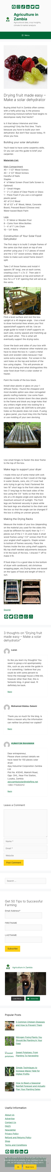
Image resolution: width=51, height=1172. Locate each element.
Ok (18, 1167)
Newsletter (10, 1130)
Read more (30, 1167)
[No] (48, 1163)
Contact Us (10, 1122)
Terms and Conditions (16, 1145)
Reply (10, 692)
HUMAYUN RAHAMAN (22, 743)
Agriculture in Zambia (26, 16)
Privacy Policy (12, 1133)
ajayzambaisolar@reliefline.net (23, 782)
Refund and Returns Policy (18, 1137)
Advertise (10, 1118)
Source (7, 610)
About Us (9, 1115)
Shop (7, 1141)
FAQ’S (8, 1126)
